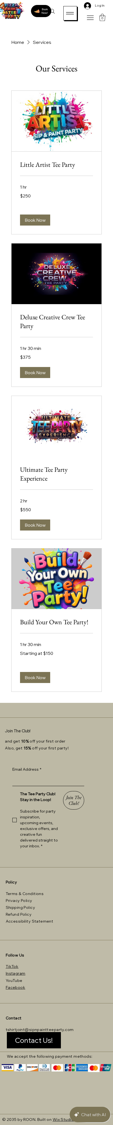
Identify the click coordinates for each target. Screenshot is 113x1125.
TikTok (12, 966)
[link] (56, 164)
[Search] (52, 11)
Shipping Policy (20, 907)
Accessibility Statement (29, 921)
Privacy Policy (19, 900)
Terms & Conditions (25, 893)
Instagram (16, 973)
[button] (102, 17)
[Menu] (70, 13)
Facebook (15, 987)
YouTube (14, 980)
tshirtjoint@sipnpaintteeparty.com (40, 1029)
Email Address (26, 769)
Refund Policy (19, 914)
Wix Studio (63, 1119)
